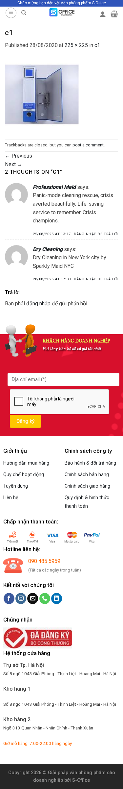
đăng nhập (38, 303)
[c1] (42, 94)
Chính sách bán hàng (87, 474)
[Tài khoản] (102, 14)
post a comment (88, 144)
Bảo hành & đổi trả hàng (90, 463)
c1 (97, 45)
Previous (18, 156)
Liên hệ (10, 497)
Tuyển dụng (15, 486)
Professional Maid (54, 187)
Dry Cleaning (48, 249)
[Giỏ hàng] (114, 14)
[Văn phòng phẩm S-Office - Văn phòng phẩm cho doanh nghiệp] (61, 12)
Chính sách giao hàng (87, 486)
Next (13, 164)
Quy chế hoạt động (23, 474)
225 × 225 (76, 45)
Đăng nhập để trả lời (96, 234)
